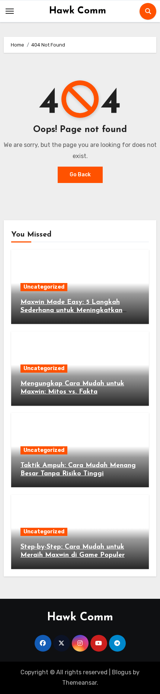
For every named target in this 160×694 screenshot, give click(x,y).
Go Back (80, 174)
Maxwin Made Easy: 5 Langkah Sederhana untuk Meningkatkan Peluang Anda (71, 310)
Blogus (121, 672)
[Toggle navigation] (10, 11)
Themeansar (79, 682)
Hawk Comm (77, 11)
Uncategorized (43, 287)
